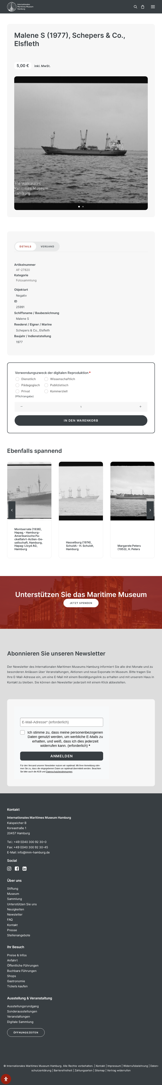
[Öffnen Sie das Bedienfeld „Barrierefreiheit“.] (6, 1079)
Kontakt (12, 925)
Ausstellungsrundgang (23, 1006)
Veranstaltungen (18, 1016)
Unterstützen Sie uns (22, 904)
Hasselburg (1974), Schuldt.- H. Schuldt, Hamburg (80, 546)
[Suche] (133, 7)
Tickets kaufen (17, 986)
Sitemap (100, 1070)
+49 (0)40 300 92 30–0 (30, 842)
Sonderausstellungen (22, 1011)
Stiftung (12, 888)
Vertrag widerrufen (119, 1070)
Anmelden (61, 756)
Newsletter (15, 914)
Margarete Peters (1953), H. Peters (129, 547)
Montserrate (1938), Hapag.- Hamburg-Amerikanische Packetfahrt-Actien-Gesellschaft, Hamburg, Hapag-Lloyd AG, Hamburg (28, 539)
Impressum (114, 1065)
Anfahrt (12, 960)
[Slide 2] (83, 206)
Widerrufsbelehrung (135, 1065)
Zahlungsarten (83, 1070)
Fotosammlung (26, 280)
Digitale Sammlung (20, 1022)
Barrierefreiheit (63, 1070)
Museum (13, 894)
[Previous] (12, 519)
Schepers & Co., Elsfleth (33, 330)
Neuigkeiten (15, 909)
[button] (153, 6)
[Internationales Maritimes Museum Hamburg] (26, 7)
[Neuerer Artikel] (150, 519)
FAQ (10, 919)
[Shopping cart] (140, 7)
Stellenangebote (18, 935)
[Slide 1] (79, 206)
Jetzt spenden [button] (81, 603)
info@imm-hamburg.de (34, 852)
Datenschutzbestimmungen (59, 771)
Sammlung (14, 899)
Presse (12, 930)
